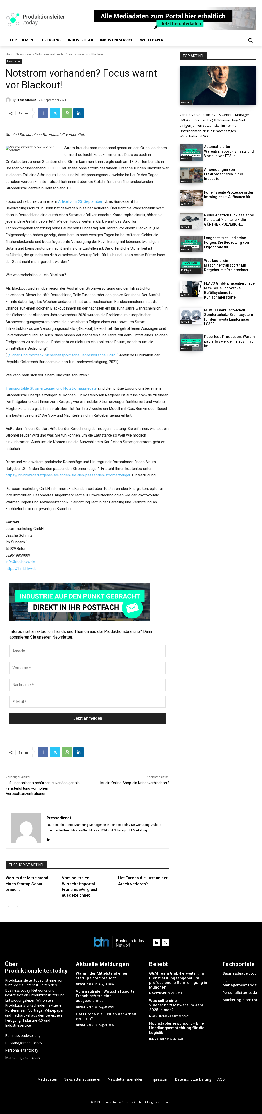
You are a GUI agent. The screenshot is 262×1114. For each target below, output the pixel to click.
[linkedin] (48, 839)
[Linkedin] (78, 113)
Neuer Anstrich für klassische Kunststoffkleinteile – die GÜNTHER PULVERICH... (229, 219)
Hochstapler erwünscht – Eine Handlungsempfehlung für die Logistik (176, 1028)
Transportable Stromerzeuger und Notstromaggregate (51, 388)
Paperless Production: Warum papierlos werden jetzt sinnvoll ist (230, 341)
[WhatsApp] (67, 113)
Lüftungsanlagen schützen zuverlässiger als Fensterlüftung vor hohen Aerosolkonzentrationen (43, 788)
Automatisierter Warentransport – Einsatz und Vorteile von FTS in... (229, 151)
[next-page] (17, 907)
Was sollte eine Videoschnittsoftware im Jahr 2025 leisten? (176, 1005)
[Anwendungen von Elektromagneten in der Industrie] (191, 175)
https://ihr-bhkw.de (21, 568)
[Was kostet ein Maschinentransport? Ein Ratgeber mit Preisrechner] (191, 266)
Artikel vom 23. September (80, 201)
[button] (250, 40)
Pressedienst (26, 100)
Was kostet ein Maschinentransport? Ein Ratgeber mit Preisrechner (226, 265)
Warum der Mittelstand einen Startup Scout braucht (27, 884)
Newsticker (23, 54)
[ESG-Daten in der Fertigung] (218, 85)
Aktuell (185, 102)
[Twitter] (55, 113)
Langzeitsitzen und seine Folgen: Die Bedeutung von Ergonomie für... (226, 242)
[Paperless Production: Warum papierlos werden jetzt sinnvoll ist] (191, 342)
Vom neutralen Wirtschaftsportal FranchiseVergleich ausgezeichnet (106, 996)
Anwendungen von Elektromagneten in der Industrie (223, 174)
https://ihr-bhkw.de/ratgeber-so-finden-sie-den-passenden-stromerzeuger (68, 475)
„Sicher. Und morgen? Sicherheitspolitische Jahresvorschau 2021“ (63, 355)
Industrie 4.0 (158, 1039)
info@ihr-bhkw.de (20, 562)
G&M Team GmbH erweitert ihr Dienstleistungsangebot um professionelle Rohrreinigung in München (178, 980)
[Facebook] (43, 113)
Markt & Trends (186, 271)
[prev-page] (9, 907)
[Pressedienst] (9, 99)
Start (9, 54)
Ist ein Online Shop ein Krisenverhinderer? (134, 783)
